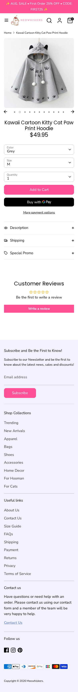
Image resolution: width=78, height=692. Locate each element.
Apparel (10, 438)
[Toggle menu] (4, 20)
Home (7, 33)
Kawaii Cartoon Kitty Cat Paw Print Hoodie (42, 33)
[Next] (72, 111)
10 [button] (58, 112)
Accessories (13, 462)
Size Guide (12, 526)
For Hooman (14, 478)
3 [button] (25, 112)
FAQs (8, 534)
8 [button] (49, 112)
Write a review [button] (39, 309)
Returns (10, 557)
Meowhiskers (35, 681)
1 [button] (14, 112)
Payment (11, 549)
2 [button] (20, 112)
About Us (11, 510)
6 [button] (39, 112)
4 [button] (29, 112)
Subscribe (20, 393)
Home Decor (14, 470)
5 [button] (34, 112)
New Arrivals (14, 430)
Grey (11, 151)
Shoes (9, 454)
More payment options (39, 212)
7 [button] (44, 112)
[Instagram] (13, 650)
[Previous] (5, 111)
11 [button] (63, 112)
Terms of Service (17, 573)
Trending (11, 422)
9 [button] (53, 112)
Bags (8, 446)
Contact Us (13, 518)
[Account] (60, 19)
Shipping (11, 542)
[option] (39, 73)
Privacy (9, 565)
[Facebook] (6, 650)
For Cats (11, 486)
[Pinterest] (20, 650)
